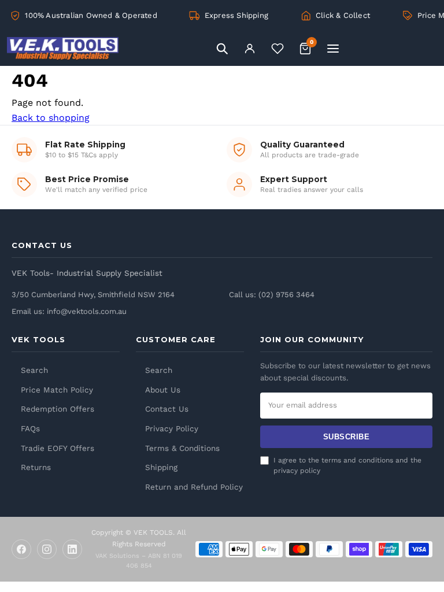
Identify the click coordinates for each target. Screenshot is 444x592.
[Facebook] (21, 549)
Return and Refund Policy (194, 486)
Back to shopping (51, 117)
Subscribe (346, 436)
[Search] (222, 48)
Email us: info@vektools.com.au (69, 311)
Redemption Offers (57, 408)
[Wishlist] (277, 48)
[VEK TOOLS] (108, 48)
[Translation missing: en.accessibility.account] (249, 48)
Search (34, 370)
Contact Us (166, 408)
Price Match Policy (57, 389)
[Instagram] (47, 549)
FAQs (30, 428)
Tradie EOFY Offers (57, 448)
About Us (162, 389)
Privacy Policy (171, 428)
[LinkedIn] (72, 549)
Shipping (161, 467)
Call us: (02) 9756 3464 (271, 294)
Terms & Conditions (182, 448)
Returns (36, 467)
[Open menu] (333, 48)
